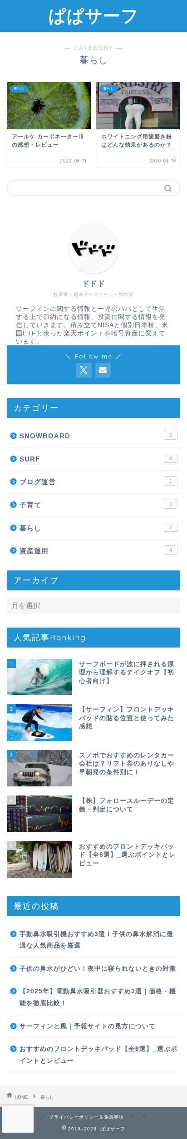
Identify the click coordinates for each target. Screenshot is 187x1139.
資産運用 (96, 551)
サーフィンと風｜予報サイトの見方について (88, 1026)
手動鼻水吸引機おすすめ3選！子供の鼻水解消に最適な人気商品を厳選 (96, 940)
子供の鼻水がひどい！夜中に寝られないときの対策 (98, 968)
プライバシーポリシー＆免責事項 (86, 1116)
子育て (96, 505)
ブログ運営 (96, 482)
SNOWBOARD (96, 436)
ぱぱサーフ (94, 15)
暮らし (96, 528)
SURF (96, 459)
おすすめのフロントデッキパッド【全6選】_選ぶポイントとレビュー (98, 1055)
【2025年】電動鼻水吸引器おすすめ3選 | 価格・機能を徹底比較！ (98, 997)
